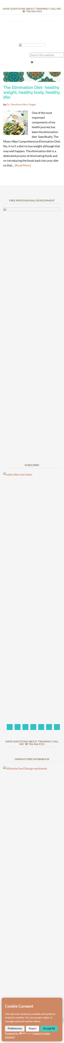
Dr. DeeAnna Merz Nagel (32, 33)
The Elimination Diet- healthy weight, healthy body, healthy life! (31, 92)
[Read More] (23, 165)
